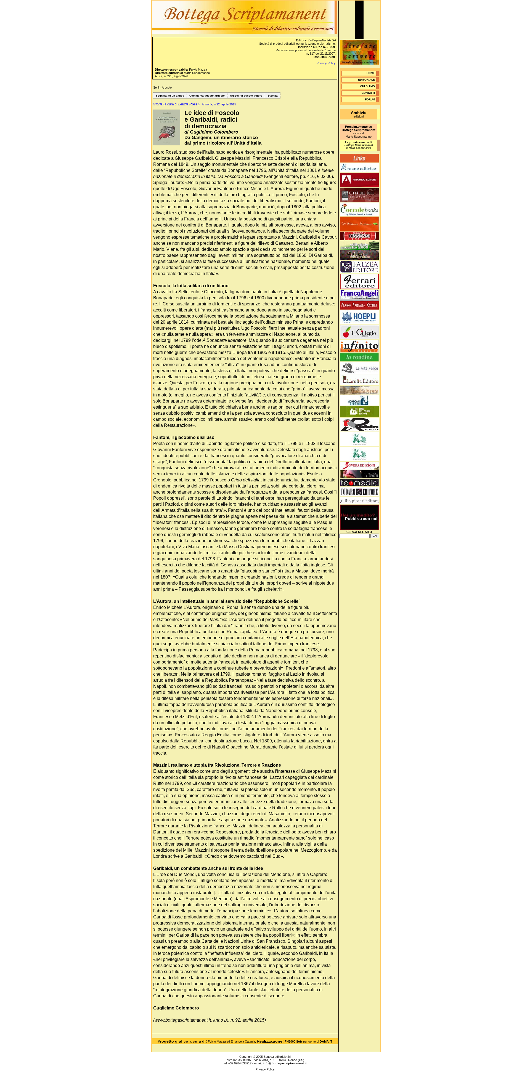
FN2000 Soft (293, 1041)
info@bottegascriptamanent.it (285, 1063)
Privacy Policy (326, 63)
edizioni (359, 114)
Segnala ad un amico (170, 95)
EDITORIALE (366, 79)
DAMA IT (326, 1041)
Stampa (272, 95)
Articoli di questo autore (246, 95)
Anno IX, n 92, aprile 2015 (219, 104)
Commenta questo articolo (207, 95)
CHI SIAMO (367, 86)
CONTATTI (368, 92)
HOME (371, 72)
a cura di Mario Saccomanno (358, 131)
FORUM (370, 99)
